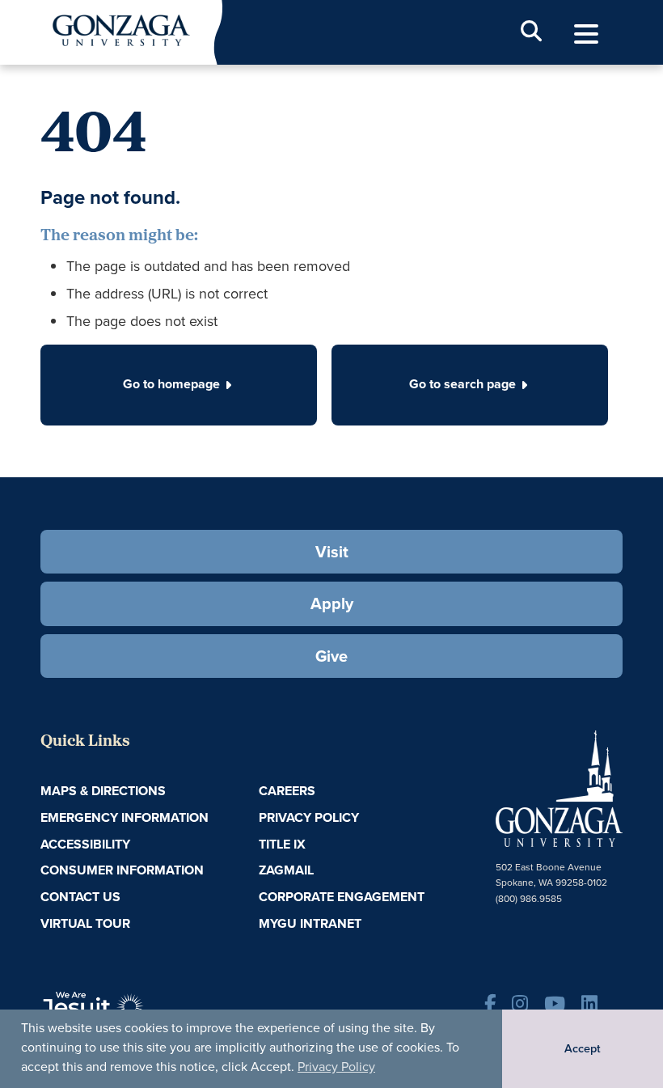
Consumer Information (122, 870)
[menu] (586, 34)
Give (331, 655)
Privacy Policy (336, 1066)
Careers (287, 790)
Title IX (282, 844)
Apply (331, 603)
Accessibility (85, 844)
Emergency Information (124, 817)
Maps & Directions (103, 790)
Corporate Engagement (341, 896)
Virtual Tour (85, 923)
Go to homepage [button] (171, 384)
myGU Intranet (310, 923)
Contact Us (80, 896)
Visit (331, 551)
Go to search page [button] (462, 384)
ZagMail (286, 870)
